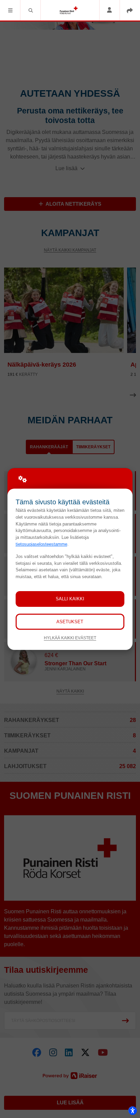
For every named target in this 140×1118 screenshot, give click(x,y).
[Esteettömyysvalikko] (132, 1110)
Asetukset (69, 621)
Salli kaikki (70, 598)
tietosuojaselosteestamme (41, 544)
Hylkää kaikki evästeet (70, 638)
